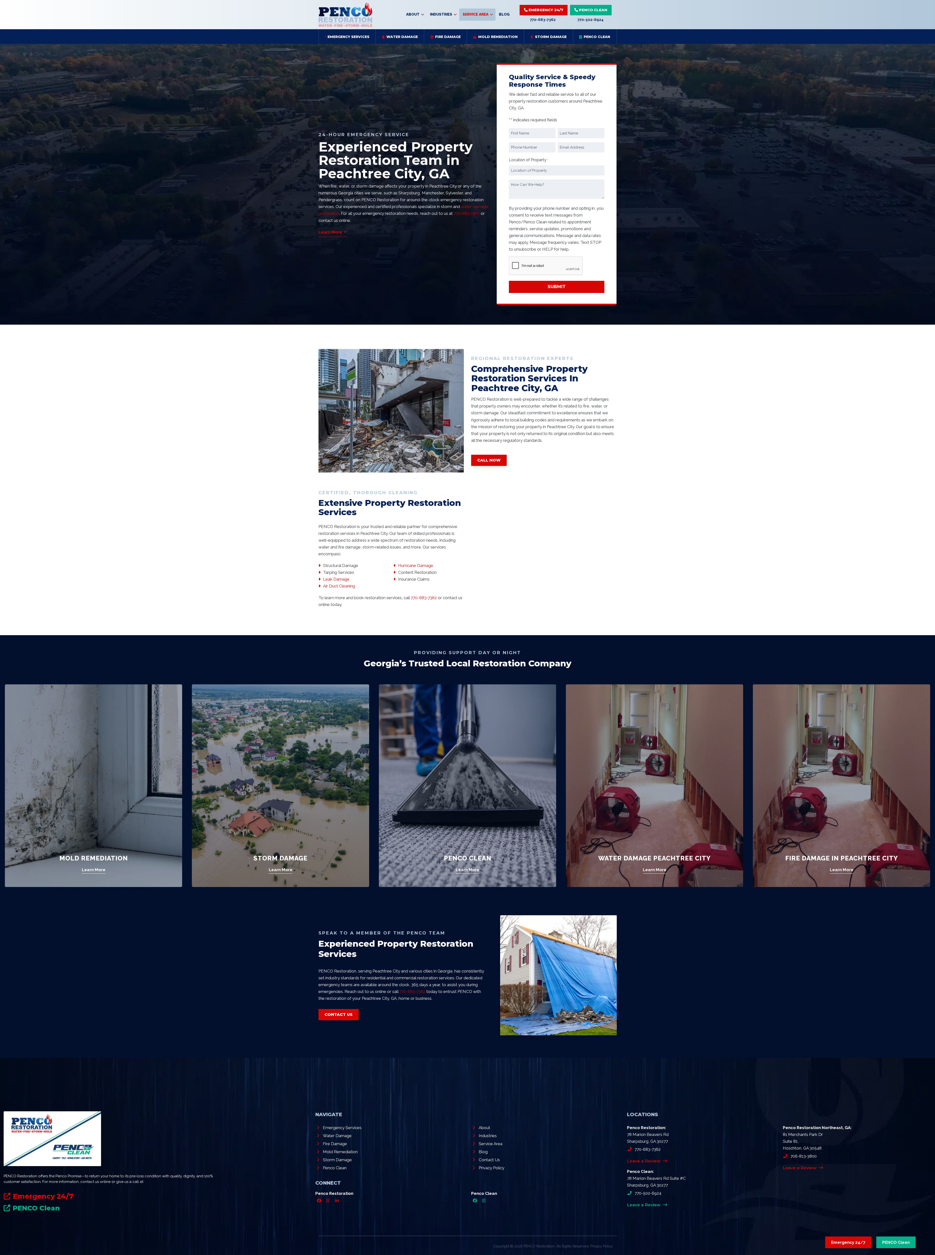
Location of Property (528, 160)
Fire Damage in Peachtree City (841, 858)
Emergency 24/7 (545, 10)
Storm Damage (280, 858)
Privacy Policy (601, 1246)
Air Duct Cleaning (339, 586)
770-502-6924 (591, 20)
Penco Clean (467, 858)
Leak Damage (336, 579)
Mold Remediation (93, 858)
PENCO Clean (592, 10)
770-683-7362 (543, 20)
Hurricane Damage (415, 565)
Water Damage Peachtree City (654, 858)
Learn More (93, 869)
